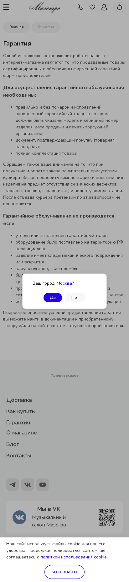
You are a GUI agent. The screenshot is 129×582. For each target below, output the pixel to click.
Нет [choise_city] (75, 297)
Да (53, 297)
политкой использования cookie (73, 557)
